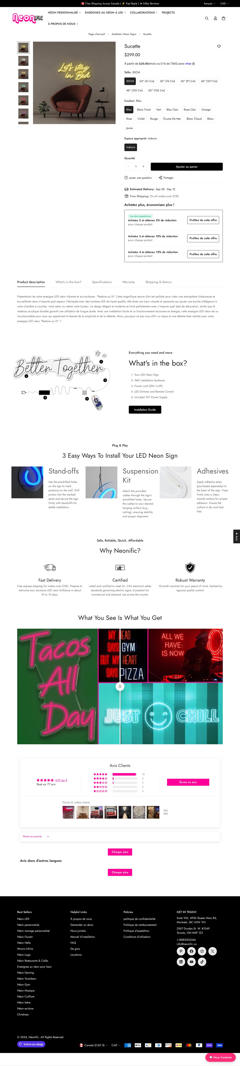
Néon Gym (23, 985)
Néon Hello (24, 943)
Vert (159, 110)
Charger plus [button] (120, 852)
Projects (168, 13)
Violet (142, 120)
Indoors (131, 148)
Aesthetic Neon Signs (124, 34)
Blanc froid (145, 110)
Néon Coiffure (25, 996)
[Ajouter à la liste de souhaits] (219, 46)
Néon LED (23, 919)
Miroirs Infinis (25, 949)
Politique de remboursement (140, 925)
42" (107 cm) (210, 82)
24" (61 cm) (148, 82)
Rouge (155, 120)
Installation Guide (145, 410)
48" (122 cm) (135, 91)
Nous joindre (78, 931)
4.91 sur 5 (61, 780)
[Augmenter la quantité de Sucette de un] (143, 166)
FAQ (73, 943)
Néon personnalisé (28, 925)
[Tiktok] (202, 962)
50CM (131, 82)
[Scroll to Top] (233, 1047)
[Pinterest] (181, 951)
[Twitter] (212, 951)
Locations (76, 955)
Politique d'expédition (136, 931)
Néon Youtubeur (26, 979)
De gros (75, 949)
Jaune (130, 129)
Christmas (22, 1014)
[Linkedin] (181, 962)
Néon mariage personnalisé (33, 931)
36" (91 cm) (189, 82)
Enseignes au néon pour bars (34, 967)
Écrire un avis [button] (188, 782)
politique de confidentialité (139, 919)
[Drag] (120, 686)
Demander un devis (81, 925)
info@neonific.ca (187, 944)
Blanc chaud (195, 120)
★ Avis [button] (237, 536)
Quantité (129, 158)
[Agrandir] (108, 49)
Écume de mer (173, 120)
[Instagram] (202, 951)
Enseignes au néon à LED (104, 13)
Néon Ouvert (25, 937)
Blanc (211, 120)
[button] (223, 18)
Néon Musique (25, 991)
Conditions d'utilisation (137, 937)
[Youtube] (191, 962)
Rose (130, 120)
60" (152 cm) (157, 91)
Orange (207, 110)
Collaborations (142, 13)
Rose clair (191, 110)
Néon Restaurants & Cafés (32, 961)
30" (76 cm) (168, 82)
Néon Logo (24, 955)
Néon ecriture (25, 1008)
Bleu (129, 110)
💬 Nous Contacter (220, 1057)
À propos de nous (61, 24)
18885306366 (187, 940)
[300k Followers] (191, 951)
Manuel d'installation (82, 937)
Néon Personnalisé (63, 13)
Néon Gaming (25, 973)
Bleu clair (173, 110)
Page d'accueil (97, 34)
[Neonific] (27, 18)
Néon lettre (23, 1002)
